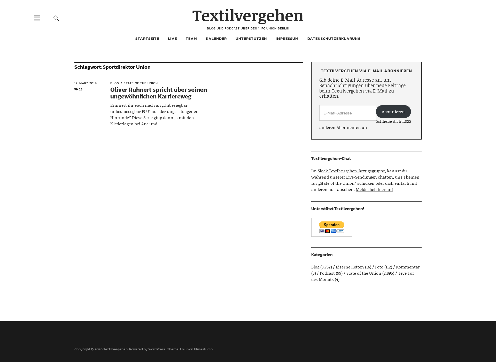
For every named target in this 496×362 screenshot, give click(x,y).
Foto (379, 267)
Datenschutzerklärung (334, 38)
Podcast (327, 273)
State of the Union (141, 83)
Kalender (216, 38)
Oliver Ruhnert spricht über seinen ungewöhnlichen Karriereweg (158, 93)
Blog (114, 83)
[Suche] (56, 18)
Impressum (287, 38)
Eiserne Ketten (350, 267)
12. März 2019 (85, 83)
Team (191, 38)
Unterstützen (251, 38)
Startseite (147, 38)
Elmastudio (203, 349)
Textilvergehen (248, 15)
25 (81, 89)
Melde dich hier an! (374, 189)
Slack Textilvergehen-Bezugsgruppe (351, 171)
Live (172, 38)
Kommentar (408, 267)
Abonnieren (393, 111)
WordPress (157, 349)
